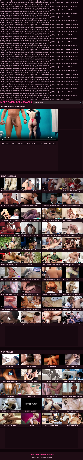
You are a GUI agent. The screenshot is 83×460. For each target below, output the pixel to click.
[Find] (81, 102)
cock (45, 143)
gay (3, 143)
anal (54, 143)
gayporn (8, 143)
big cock (34, 143)
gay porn (20, 143)
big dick (40, 143)
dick (50, 143)
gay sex (14, 143)
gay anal (27, 143)
